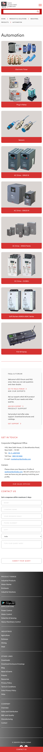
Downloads (5, 660)
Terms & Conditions (8, 686)
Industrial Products (8, 580)
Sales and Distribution (9, 711)
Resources (5, 679)
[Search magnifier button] (38, 11)
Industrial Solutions (8, 592)
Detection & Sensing (8, 618)
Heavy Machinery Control (11, 622)
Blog (3, 668)
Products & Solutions (18, 19)
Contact (4, 723)
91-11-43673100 (14, 453)
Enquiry (4, 675)
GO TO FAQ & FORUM (16, 389)
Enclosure (5, 588)
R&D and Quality (7, 715)
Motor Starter (6, 584)
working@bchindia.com (14, 472)
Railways (4, 639)
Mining (4, 643)
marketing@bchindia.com (21, 459)
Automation (17, 22)
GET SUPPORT (13, 424)
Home (3, 19)
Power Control (6, 610)
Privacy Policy (6, 683)
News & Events (6, 671)
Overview (4, 708)
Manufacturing (7, 719)
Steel (3, 646)
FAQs (3, 694)
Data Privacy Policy (8, 690)
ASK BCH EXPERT (14, 406)
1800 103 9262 (17, 456)
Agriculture (5, 635)
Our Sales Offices (21, 484)
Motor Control (6, 614)
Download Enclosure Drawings (13, 664)
